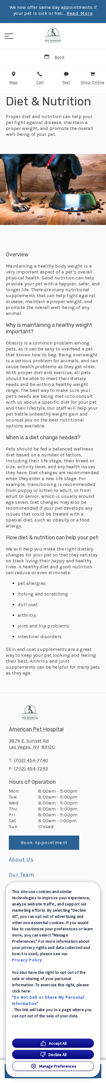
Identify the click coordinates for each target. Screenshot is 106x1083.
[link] (53, 35)
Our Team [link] (21, 874)
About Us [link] (21, 859)
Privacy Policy (27, 960)
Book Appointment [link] (44, 842)
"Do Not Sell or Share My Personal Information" (48, 1000)
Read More (80, 13)
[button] (8, 36)
